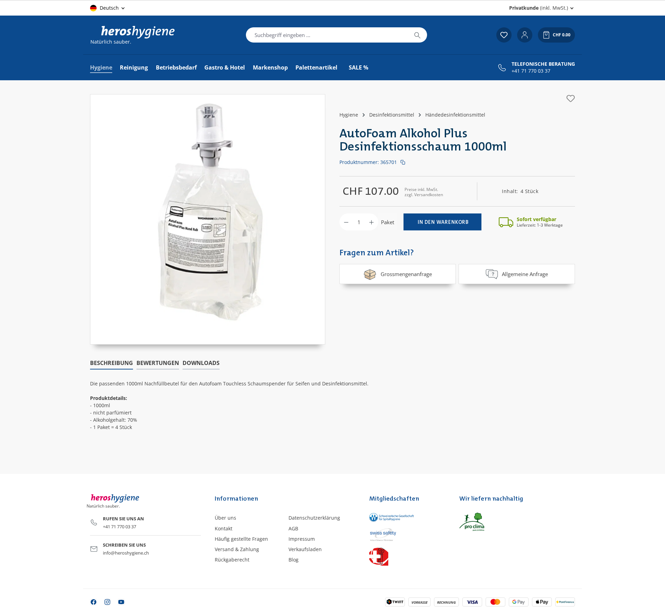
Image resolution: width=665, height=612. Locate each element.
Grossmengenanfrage (406, 274)
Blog (294, 559)
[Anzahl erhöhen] (371, 221)
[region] (207, 219)
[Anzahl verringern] (346, 221)
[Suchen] (417, 35)
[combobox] (327, 35)
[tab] (111, 363)
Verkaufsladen (305, 549)
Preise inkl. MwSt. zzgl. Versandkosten (424, 191)
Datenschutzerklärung (314, 517)
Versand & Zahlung (237, 549)
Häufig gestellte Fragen (241, 539)
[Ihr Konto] (524, 35)
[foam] (208, 213)
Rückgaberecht (232, 559)
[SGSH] (407, 517)
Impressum (302, 539)
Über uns (225, 517)
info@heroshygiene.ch (126, 553)
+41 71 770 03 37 (531, 71)
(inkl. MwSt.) (538, 7)
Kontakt (223, 528)
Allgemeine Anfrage (525, 274)
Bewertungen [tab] (157, 363)
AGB (293, 528)
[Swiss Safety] (407, 534)
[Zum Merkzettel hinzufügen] (570, 98)
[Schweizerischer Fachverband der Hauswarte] (407, 556)
